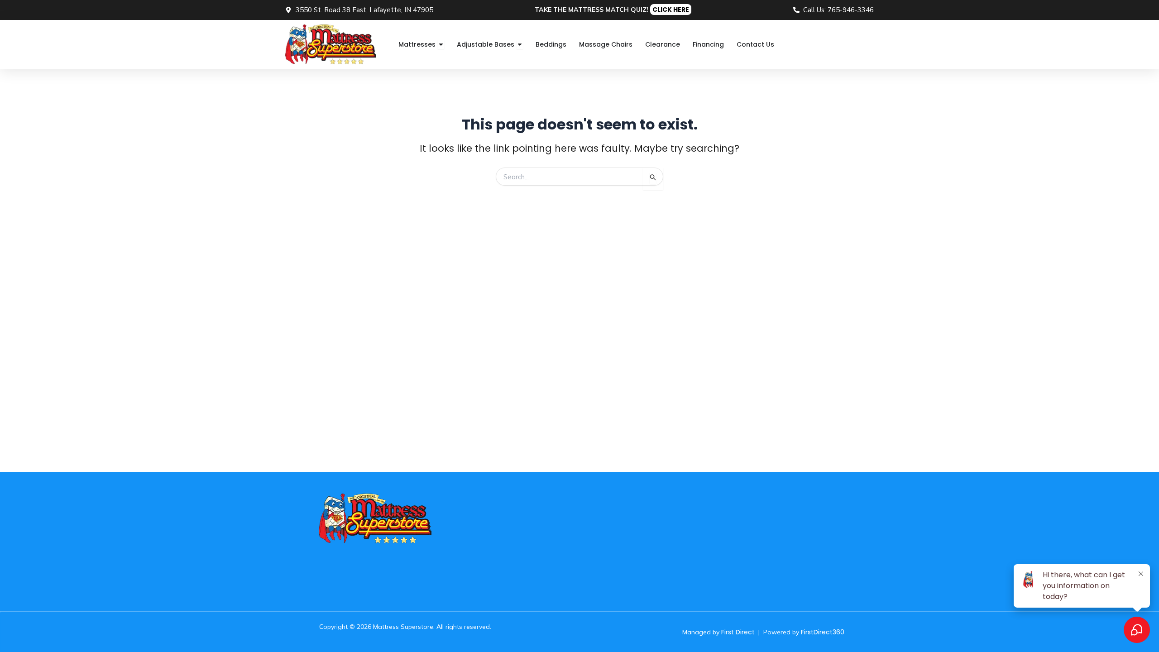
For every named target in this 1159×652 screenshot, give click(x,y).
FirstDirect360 (822, 632)
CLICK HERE (670, 9)
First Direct (738, 632)
